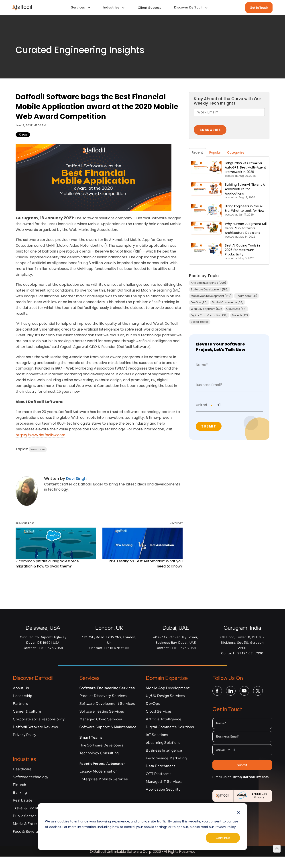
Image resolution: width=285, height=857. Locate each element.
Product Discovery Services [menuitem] (103, 696)
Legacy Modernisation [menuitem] (98, 771)
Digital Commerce (227, 302)
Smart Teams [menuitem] (91, 737)
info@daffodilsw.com (251, 777)
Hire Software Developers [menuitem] (101, 745)
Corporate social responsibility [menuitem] (39, 719)
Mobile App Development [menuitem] (168, 688)
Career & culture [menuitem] (27, 711)
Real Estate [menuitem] (23, 800)
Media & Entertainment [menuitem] (33, 824)
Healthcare (246, 296)
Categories (235, 152)
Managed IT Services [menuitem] (164, 781)
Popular (215, 152)
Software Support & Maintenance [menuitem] (107, 727)
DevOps (199, 302)
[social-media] (217, 690)
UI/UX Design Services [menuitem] (165, 696)
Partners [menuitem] (20, 703)
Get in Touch (259, 8)
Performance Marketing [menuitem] (166, 758)
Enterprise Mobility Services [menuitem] (103, 779)
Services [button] (78, 7)
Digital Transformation (209, 315)
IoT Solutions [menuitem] (157, 735)
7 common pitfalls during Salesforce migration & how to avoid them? (47, 564)
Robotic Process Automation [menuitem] (102, 763)
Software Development (209, 289)
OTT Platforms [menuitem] (158, 774)
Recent (197, 152)
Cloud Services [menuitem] (159, 711)
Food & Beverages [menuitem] (28, 831)
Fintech (240, 315)
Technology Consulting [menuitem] (99, 753)
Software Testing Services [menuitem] (101, 711)
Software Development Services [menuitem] (107, 703)
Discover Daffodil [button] (188, 7)
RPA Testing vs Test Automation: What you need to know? (146, 564)
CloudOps (236, 309)
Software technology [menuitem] (31, 777)
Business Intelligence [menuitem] (164, 750)
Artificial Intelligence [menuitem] (163, 719)
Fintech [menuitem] (19, 785)
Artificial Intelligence (208, 283)
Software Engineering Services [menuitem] (107, 688)
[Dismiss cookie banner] (238, 813)
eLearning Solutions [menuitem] (163, 742)
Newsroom (38, 449)
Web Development (206, 309)
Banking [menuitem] (20, 792)
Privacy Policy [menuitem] (24, 735)
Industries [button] (111, 7)
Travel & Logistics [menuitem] (28, 808)
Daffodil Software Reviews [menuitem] (35, 727)
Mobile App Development (211, 296)
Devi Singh (76, 478)
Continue (223, 838)
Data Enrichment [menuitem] (160, 766)
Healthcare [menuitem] (22, 769)
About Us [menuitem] (21, 688)
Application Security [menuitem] (163, 789)
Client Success (150, 8)
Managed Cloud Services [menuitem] (100, 719)
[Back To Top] (277, 848)
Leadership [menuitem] (22, 696)
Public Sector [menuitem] (24, 816)
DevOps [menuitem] (153, 703)
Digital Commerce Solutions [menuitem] (170, 727)
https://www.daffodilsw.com (40, 435)
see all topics (200, 322)
